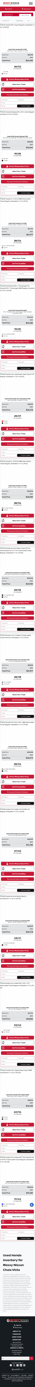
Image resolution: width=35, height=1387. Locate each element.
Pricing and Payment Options (17, 95)
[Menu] (31, 4)
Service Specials (16, 1352)
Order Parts (16, 1354)
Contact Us (6, 1375)
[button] (32, 1205)
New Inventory (17, 1342)
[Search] (31, 1358)
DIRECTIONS (16, 1337)
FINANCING (17, 1334)
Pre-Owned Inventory (17, 1344)
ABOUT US (17, 1331)
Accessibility (15, 1375)
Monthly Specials (17, 1346)
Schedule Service (17, 1350)
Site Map (24, 1375)
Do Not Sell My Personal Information (20, 1377)
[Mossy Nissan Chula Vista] (11, 3)
